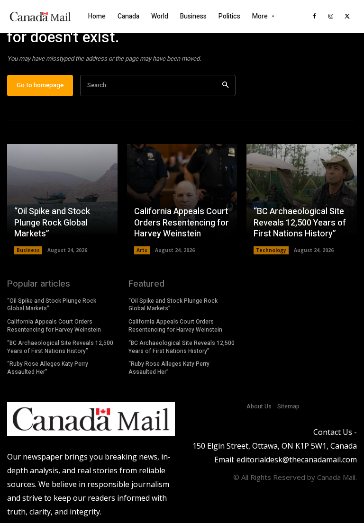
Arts (141, 250)
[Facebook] (314, 16)
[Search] (225, 85)
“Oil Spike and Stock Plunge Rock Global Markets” (52, 222)
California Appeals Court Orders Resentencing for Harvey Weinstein (181, 222)
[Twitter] (347, 16)
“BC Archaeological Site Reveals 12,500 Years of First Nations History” (300, 222)
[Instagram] (331, 16)
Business (28, 250)
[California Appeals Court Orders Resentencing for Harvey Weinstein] (182, 199)
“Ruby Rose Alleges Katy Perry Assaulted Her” (47, 368)
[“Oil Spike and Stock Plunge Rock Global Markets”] (62, 199)
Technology (271, 250)
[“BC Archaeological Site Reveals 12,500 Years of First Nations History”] (301, 199)
